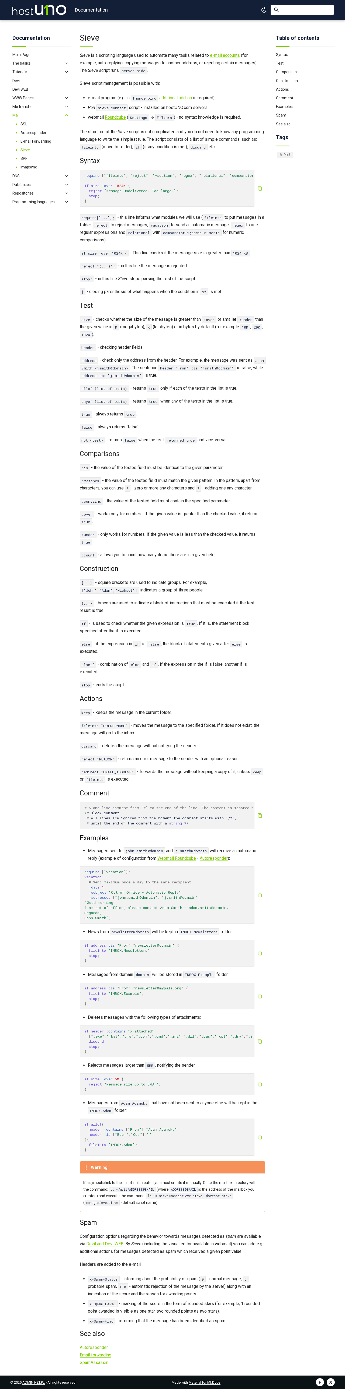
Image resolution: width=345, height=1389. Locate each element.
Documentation (31, 38)
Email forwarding (95, 1355)
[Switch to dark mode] (264, 10)
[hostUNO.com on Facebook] (320, 1382)
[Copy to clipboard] (260, 188)
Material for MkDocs (204, 1382)
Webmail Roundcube (176, 858)
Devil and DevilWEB (104, 1243)
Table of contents (297, 38)
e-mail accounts (225, 55)
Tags (282, 137)
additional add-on (175, 97)
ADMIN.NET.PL (33, 1382)
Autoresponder (214, 858)
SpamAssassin (94, 1362)
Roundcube (115, 117)
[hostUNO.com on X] (331, 1382)
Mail (287, 154)
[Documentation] (39, 10)
